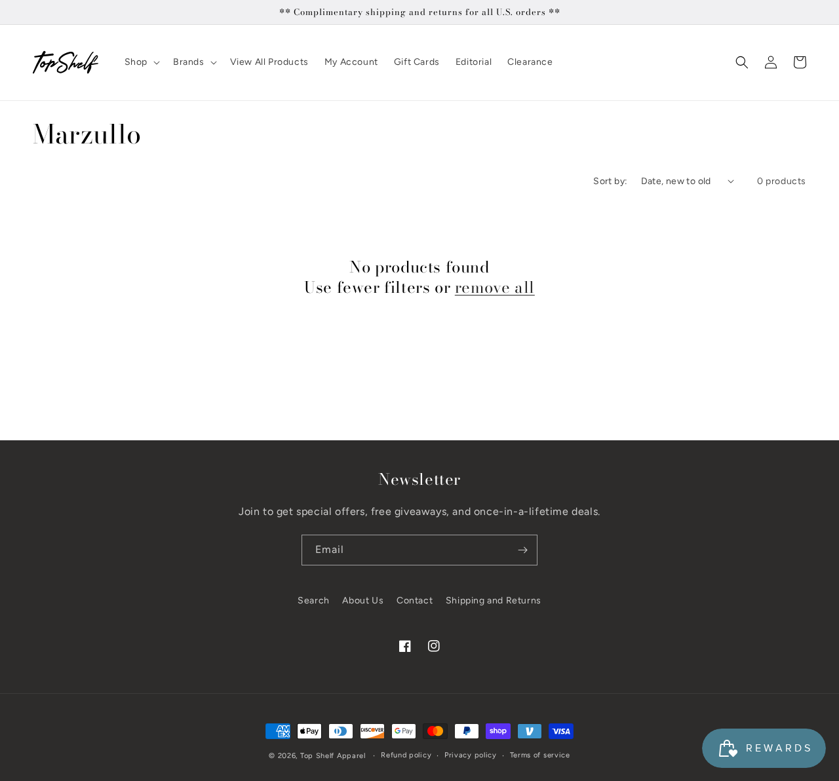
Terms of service (540, 755)
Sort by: (610, 181)
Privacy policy (470, 755)
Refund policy (406, 755)
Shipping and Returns (493, 600)
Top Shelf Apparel (333, 756)
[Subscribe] (522, 550)
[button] (141, 62)
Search (314, 600)
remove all (495, 287)
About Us (362, 600)
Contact (415, 600)
